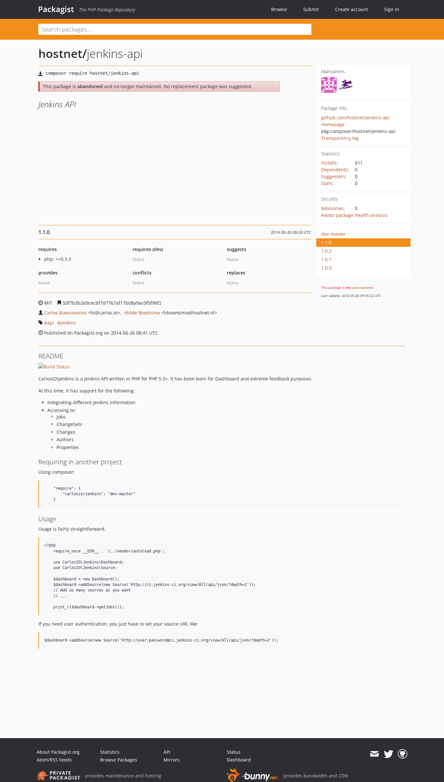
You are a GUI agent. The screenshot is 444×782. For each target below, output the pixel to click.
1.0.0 (326, 268)
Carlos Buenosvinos (65, 313)
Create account (351, 9)
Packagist (56, 9)
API (166, 752)
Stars (326, 183)
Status (234, 752)
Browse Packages (118, 760)
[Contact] (374, 754)
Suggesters (333, 176)
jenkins (68, 323)
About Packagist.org (58, 752)
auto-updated (362, 287)
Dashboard (239, 760)
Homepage (333, 124)
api (50, 323)
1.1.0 (326, 242)
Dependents (334, 169)
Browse (279, 9)
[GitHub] (402, 754)
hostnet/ (62, 53)
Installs (329, 163)
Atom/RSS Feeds (54, 760)
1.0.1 (326, 259)
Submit (311, 9)
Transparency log (340, 138)
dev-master (333, 234)
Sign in (391, 9)
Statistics (110, 752)
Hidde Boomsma (142, 313)
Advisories (332, 208)
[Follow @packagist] (388, 754)
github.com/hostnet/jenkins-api (355, 117)
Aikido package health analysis (354, 215)
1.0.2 (326, 251)
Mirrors (171, 760)
